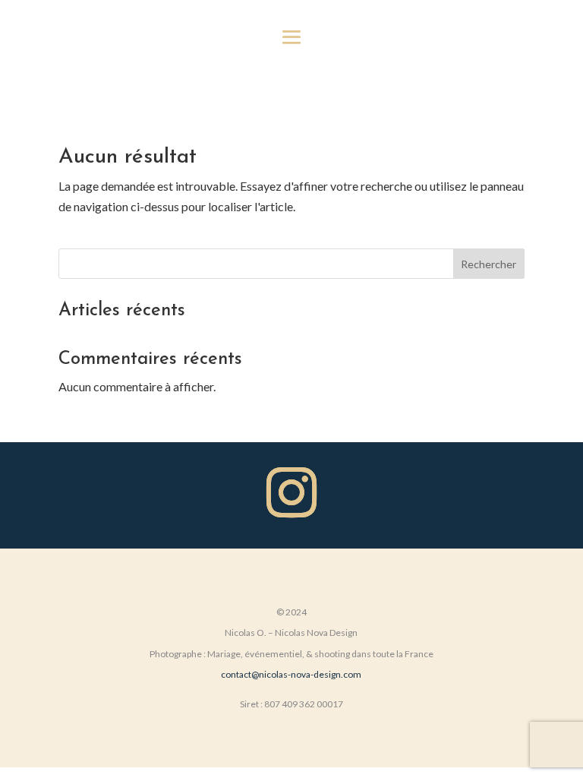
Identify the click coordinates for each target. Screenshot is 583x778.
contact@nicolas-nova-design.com (291, 674)
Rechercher (488, 264)
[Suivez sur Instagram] (291, 492)
